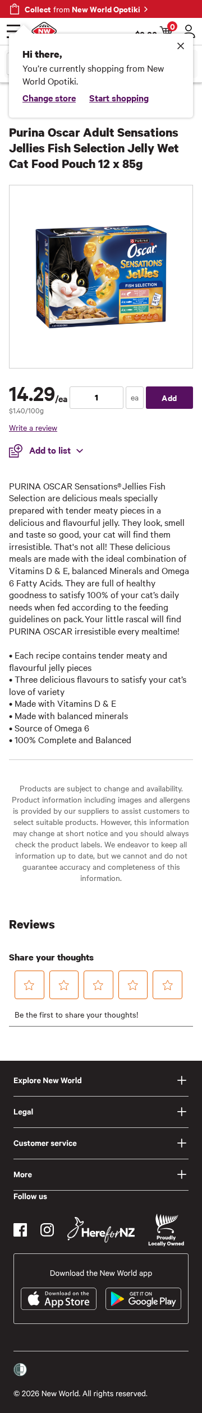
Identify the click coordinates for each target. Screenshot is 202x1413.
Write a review (33, 427)
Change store (49, 97)
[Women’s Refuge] (20, 1370)
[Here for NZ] (101, 1230)
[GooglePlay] (143, 1299)
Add (169, 397)
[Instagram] (47, 1230)
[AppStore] (59, 1299)
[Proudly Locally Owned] (166, 1230)
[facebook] (20, 1230)
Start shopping (119, 97)
